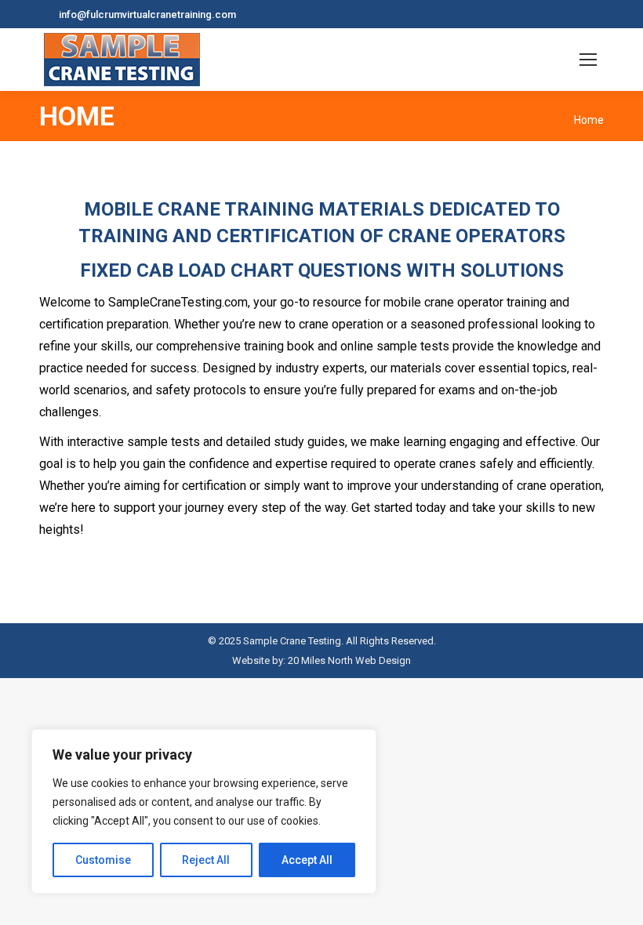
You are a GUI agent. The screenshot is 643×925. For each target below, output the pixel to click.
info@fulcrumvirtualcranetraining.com (147, 14)
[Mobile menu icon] (588, 59)
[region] (203, 811)
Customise (103, 860)
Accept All (307, 860)
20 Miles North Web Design (349, 660)
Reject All (206, 860)
